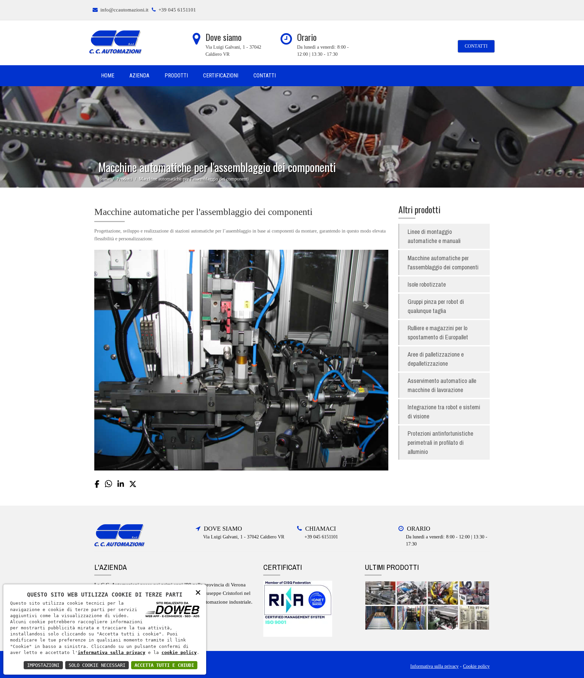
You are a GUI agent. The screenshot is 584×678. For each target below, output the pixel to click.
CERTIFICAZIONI (220, 75)
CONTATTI (476, 46)
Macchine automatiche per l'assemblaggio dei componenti (443, 262)
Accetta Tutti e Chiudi (164, 665)
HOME (107, 75)
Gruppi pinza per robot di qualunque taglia (436, 306)
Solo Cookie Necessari (97, 665)
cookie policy (179, 652)
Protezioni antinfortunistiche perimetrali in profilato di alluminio (440, 442)
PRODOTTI (176, 75)
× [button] (198, 592)
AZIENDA (139, 75)
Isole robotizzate (427, 284)
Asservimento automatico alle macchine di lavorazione (442, 385)
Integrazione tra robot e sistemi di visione (444, 411)
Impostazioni (43, 665)
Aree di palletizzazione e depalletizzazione (436, 359)
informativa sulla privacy (111, 652)
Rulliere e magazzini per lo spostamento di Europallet (438, 332)
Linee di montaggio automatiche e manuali (434, 236)
